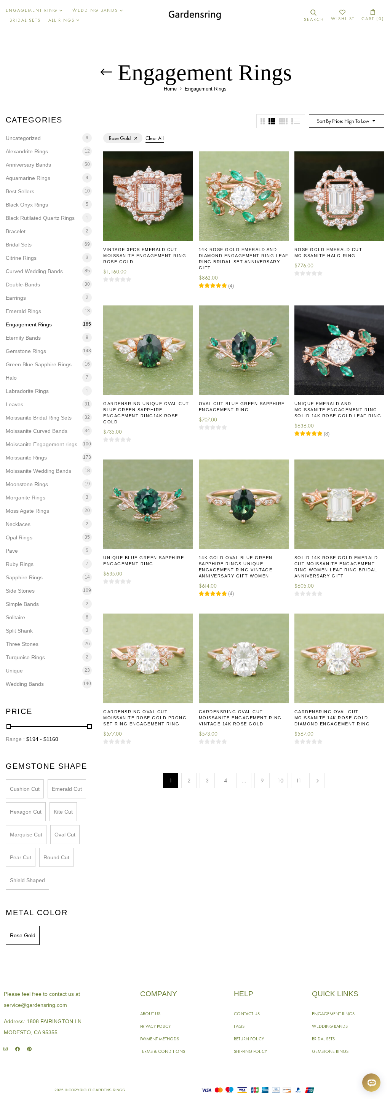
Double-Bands (23, 284)
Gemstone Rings (26, 351)
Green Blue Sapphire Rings (39, 364)
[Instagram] (5, 1048)
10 (280, 780)
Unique (14, 671)
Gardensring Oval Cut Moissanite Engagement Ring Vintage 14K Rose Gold (240, 717)
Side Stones (20, 591)
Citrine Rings (21, 258)
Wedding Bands (25, 684)
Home (170, 89)
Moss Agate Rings (27, 511)
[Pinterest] (29, 1048)
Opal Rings (19, 537)
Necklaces (18, 524)
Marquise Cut (26, 835)
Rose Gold (22, 935)
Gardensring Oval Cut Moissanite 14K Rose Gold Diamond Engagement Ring (332, 717)
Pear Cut (20, 857)
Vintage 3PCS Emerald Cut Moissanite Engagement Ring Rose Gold (144, 255)
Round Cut (56, 857)
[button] (372, 15)
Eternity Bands (23, 338)
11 (299, 780)
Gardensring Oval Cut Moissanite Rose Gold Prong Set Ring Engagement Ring (145, 717)
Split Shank (19, 631)
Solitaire (15, 617)
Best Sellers (20, 191)
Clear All (154, 138)
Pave (12, 551)
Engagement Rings (29, 324)
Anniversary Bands (28, 165)
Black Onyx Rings (27, 205)
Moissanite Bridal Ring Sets (39, 418)
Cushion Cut (25, 789)
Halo (11, 378)
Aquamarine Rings (28, 178)
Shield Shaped (27, 880)
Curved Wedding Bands (34, 271)
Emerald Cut (67, 789)
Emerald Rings (23, 311)
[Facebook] (17, 1048)
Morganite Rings (25, 497)
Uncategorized (23, 138)
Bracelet (16, 231)
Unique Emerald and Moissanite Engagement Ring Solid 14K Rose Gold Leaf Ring (338, 409)
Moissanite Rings (26, 458)
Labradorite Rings (27, 391)
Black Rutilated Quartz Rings (40, 218)
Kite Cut (63, 812)
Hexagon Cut (26, 812)
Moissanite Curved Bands (36, 431)
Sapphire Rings (24, 577)
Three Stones (22, 644)
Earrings (16, 298)
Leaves (14, 404)
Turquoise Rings (25, 657)
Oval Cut (64, 835)
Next (316, 780)
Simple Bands (22, 604)
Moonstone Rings (27, 484)
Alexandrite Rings (27, 151)
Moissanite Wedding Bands (38, 471)
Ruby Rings (20, 564)
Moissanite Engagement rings (41, 444)
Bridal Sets (19, 245)
